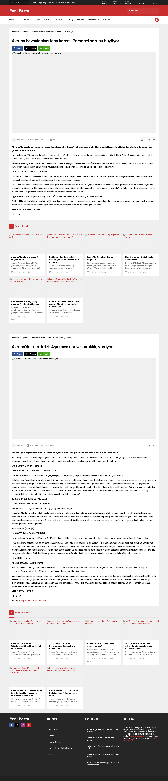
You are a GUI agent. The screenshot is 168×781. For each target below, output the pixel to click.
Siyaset (24, 338)
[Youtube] (29, 725)
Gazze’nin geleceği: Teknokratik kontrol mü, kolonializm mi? (54, 3)
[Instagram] (23, 725)
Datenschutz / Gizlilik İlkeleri (60, 748)
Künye (51, 736)
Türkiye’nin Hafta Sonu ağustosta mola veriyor (103, 747)
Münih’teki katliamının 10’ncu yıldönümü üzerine (103, 755)
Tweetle (33, 48)
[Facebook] (11, 725)
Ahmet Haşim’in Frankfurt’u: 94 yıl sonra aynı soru (103, 730)
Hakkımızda (53, 729)
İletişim (52, 754)
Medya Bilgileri (55, 742)
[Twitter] (17, 725)
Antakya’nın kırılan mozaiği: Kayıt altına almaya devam (103, 764)
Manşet (25, 32)
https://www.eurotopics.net (33, 600)
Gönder (46, 48)
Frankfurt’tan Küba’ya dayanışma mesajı (100, 739)
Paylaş (19, 48)
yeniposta (20, 140)
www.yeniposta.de (137, 736)
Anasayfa (15, 32)
